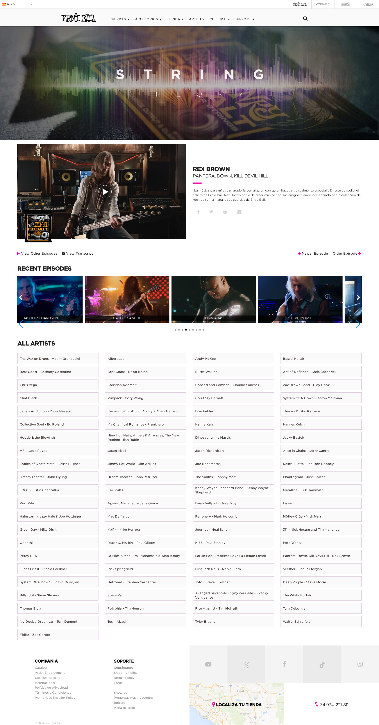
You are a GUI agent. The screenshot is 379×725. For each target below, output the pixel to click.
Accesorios (146, 19)
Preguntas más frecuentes (134, 697)
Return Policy (124, 677)
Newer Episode (314, 253)
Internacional (45, 682)
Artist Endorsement (50, 672)
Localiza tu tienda (48, 677)
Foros (118, 682)
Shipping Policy (126, 672)
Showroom (122, 692)
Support (243, 19)
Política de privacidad (51, 687)
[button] (21, 324)
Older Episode (345, 253)
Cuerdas (117, 19)
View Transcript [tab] (79, 253)
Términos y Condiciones (53, 692)
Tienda (173, 19)
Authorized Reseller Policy (55, 697)
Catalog (41, 667)
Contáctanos (123, 667)
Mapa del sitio (124, 707)
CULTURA (218, 19)
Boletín (119, 702)
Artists (196, 19)
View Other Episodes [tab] (38, 253)
